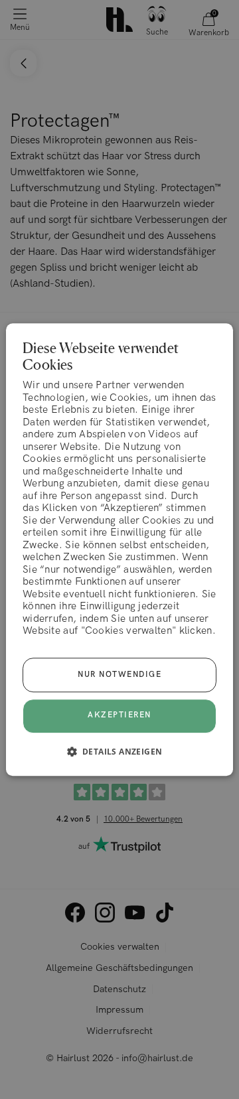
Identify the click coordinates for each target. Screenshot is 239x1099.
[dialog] (119, 549)
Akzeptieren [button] (119, 716)
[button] (120, 751)
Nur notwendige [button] (119, 675)
